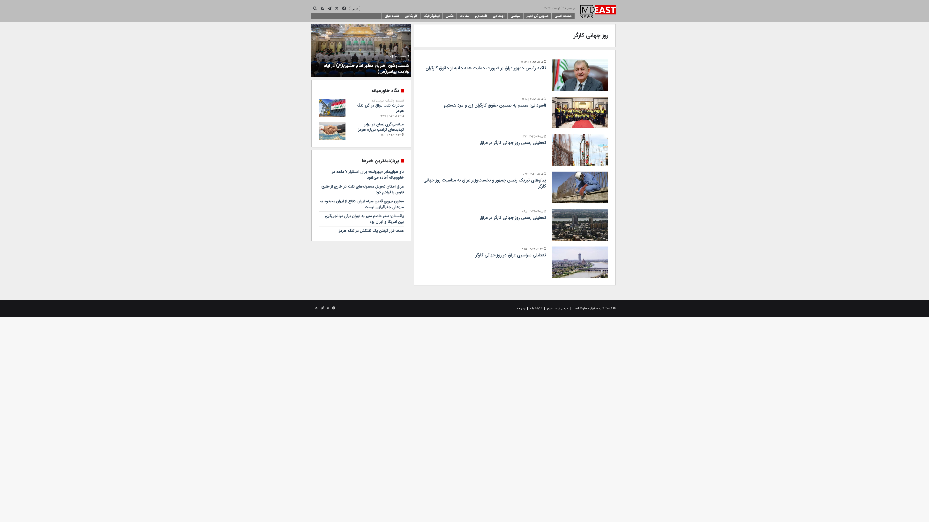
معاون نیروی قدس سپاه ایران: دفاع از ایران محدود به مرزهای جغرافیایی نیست (362, 204)
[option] (358, 50)
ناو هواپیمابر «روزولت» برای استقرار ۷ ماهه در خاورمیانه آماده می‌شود (368, 175)
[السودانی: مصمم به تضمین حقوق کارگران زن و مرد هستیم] (580, 112)
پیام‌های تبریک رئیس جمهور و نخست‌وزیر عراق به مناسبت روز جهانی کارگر (484, 183)
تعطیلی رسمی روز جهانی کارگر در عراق (513, 142)
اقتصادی (481, 16)
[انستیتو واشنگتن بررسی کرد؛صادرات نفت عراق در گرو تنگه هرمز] (332, 108)
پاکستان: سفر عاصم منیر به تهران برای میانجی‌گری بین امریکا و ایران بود (364, 219)
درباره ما (521, 308)
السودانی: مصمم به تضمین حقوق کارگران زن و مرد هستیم (495, 105)
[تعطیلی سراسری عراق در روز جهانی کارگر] (580, 262)
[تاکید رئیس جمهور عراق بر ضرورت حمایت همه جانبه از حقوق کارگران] (580, 75)
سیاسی (515, 16)
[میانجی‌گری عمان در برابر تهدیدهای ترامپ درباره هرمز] (332, 131)
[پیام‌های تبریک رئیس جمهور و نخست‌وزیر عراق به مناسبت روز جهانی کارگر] (580, 187)
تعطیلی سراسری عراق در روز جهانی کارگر (511, 255)
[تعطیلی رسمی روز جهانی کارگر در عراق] (580, 150)
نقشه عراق (392, 16)
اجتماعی (498, 16)
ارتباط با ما (535, 308)
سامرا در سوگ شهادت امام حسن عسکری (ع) (364, 70)
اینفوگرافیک (431, 16)
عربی (355, 8)
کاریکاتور (411, 16)
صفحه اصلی (563, 16)
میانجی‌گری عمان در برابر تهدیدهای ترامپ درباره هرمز (381, 127)
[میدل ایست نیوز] (598, 12)
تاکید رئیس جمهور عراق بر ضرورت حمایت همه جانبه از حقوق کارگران (486, 68)
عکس (450, 16)
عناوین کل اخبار (537, 16)
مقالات (464, 16)
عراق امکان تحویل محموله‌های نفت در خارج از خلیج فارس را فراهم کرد (363, 189)
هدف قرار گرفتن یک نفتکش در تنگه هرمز (371, 231)
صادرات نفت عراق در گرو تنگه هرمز (380, 106)
